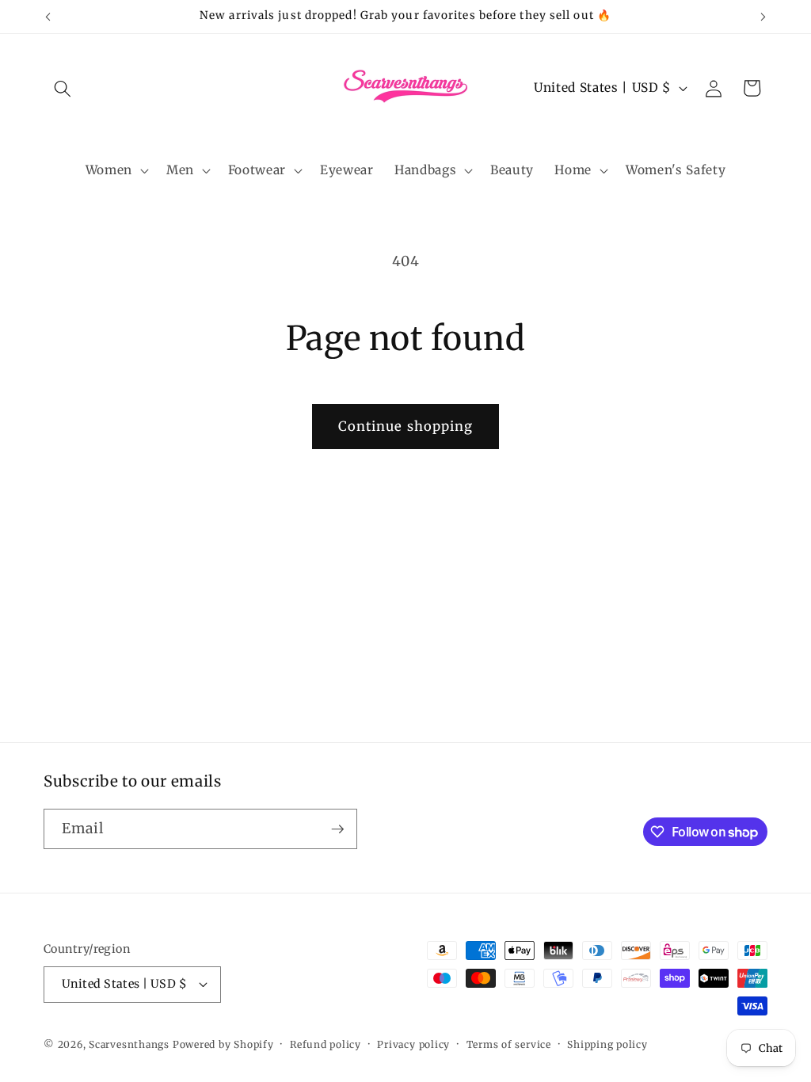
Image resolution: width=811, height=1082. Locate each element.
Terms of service (508, 1044)
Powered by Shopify (223, 1044)
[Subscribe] (337, 829)
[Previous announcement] (48, 16)
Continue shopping (406, 426)
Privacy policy (413, 1044)
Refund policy (325, 1044)
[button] (63, 88)
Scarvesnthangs (129, 1044)
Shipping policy (607, 1044)
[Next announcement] (763, 16)
